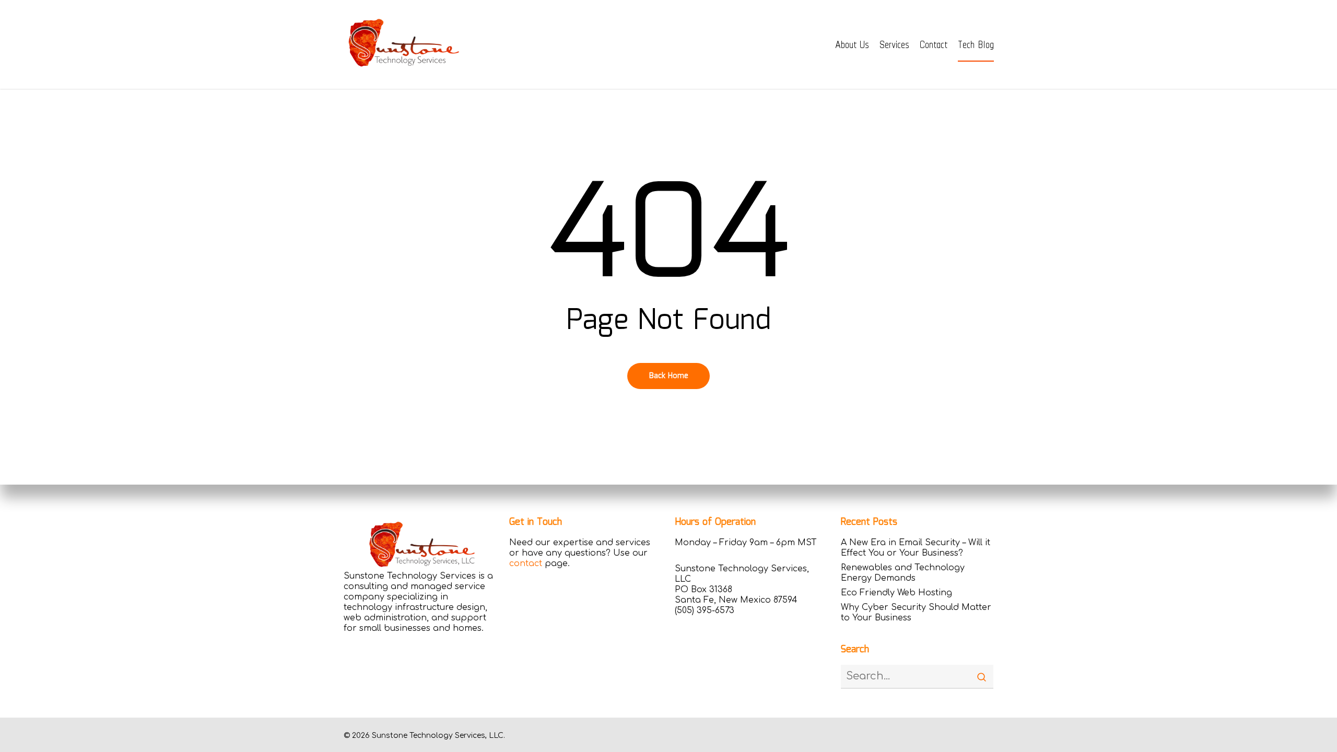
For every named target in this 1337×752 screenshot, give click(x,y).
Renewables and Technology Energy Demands (903, 573)
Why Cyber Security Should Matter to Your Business (916, 612)
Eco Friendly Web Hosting (896, 592)
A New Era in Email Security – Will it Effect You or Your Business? (915, 548)
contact (525, 563)
